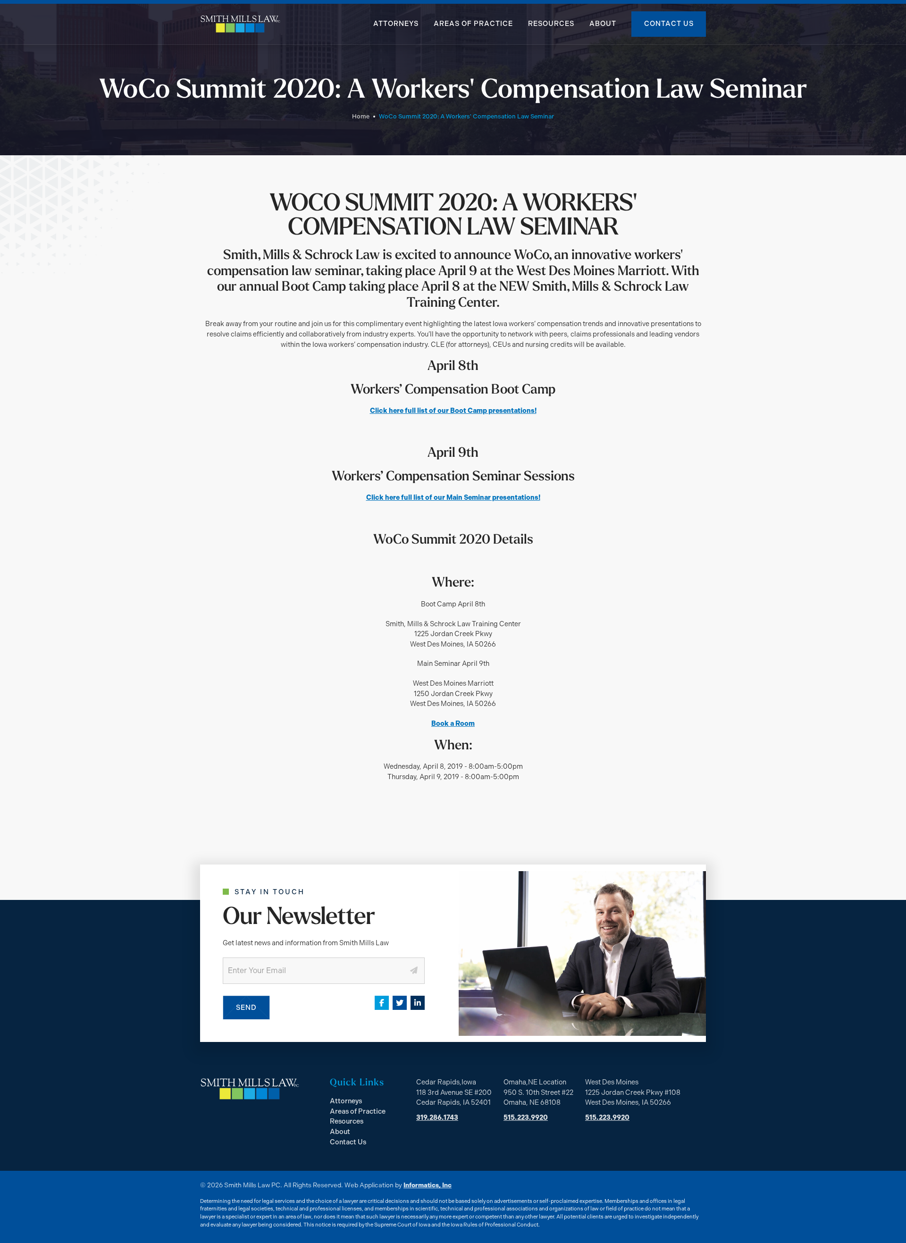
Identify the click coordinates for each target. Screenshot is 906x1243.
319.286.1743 (437, 1117)
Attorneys (396, 23)
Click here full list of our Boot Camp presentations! (453, 410)
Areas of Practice (473, 23)
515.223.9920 (525, 1117)
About (602, 23)
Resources (551, 23)
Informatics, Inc (427, 1185)
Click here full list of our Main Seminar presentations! (453, 497)
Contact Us (669, 23)
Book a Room (453, 723)
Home (360, 116)
